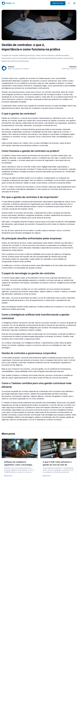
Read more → (9, 476)
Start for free (58, 3)
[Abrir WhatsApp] (73, 720)
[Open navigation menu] (74, 3)
